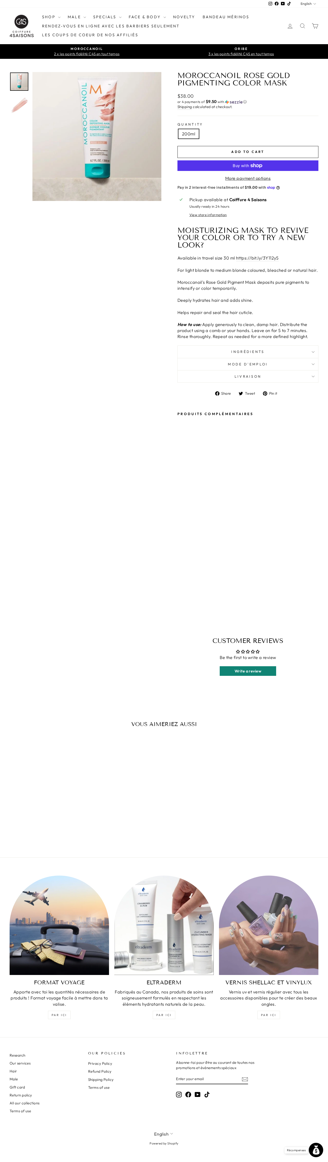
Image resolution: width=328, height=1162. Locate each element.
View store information (208, 215)
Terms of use (20, 1111)
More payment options (248, 178)
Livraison (248, 376)
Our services (20, 1063)
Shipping (184, 106)
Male (75, 16)
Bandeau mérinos (226, 16)
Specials (105, 16)
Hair (13, 1071)
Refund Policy (100, 1071)
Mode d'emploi (248, 364)
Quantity (190, 124)
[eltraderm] (164, 925)
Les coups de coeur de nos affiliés (90, 34)
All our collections (25, 1103)
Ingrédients (248, 352)
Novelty (184, 16)
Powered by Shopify (164, 1143)
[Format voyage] (59, 925)
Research (17, 1055)
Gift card (17, 1087)
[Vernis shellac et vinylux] (268, 925)
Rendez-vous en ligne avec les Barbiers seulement (111, 26)
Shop (49, 16)
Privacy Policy (100, 1063)
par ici (59, 1015)
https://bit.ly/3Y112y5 (257, 258)
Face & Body (145, 16)
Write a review (248, 671)
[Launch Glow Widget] (316, 1150)
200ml (188, 134)
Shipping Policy (101, 1079)
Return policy (21, 1095)
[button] (247, 101)
